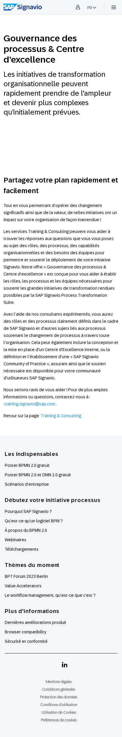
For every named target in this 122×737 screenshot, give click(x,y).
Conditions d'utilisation (58, 704)
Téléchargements (21, 549)
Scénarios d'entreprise (27, 484)
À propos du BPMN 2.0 (26, 530)
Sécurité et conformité (26, 641)
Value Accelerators (23, 585)
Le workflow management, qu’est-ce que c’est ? (50, 595)
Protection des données (58, 697)
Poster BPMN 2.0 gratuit (27, 465)
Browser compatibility (25, 632)
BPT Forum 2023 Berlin (26, 576)
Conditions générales (58, 689)
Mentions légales (59, 681)
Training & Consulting (61, 415)
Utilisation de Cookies (58, 712)
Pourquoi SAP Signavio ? (28, 511)
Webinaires (15, 539)
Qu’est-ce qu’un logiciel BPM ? (34, 520)
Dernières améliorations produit (35, 622)
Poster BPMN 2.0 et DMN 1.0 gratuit (38, 474)
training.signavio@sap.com (29, 404)
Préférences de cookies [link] (59, 720)
